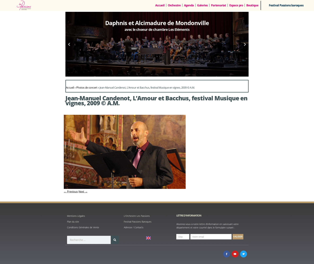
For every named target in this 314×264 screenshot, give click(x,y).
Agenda (189, 5)
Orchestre (174, 5)
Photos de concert (86, 87)
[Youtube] (235, 254)
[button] (69, 44)
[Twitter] (243, 254)
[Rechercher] (115, 240)
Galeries (202, 5)
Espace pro (236, 5)
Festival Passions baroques (286, 5)
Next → (82, 191)
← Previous (71, 191)
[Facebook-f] (226, 254)
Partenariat (218, 5)
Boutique (252, 5)
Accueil (160, 5)
